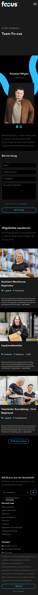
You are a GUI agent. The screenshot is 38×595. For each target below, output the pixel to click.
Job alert (6, 514)
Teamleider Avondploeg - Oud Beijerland (18, 411)
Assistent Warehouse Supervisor (13, 284)
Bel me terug (19, 210)
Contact (5, 524)
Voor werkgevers (9, 517)
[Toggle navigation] (35, 4)
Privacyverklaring (9, 531)
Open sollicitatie (9, 510)
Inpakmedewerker (11, 345)
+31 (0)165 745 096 (12, 549)
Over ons (5, 521)
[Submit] (33, 492)
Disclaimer (6, 534)
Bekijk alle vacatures (19, 441)
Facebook (8, 553)
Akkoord (18, 586)
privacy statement (24, 581)
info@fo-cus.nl (10, 546)
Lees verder (26, 304)
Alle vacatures (8, 507)
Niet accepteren (18, 591)
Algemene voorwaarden (12, 528)
